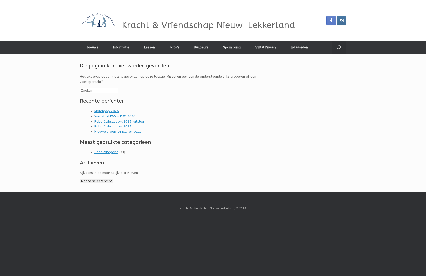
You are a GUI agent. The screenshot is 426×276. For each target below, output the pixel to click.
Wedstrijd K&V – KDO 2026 (114, 116)
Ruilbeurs (201, 47)
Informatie (121, 47)
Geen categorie (106, 152)
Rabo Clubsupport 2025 (112, 126)
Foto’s (174, 47)
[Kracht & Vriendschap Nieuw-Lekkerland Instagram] (341, 20)
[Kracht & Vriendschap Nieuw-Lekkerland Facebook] (331, 20)
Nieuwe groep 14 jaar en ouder (118, 131)
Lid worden (299, 47)
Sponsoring (232, 47)
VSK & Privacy (265, 47)
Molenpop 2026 (106, 111)
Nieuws (92, 47)
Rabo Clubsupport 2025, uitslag (119, 121)
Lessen (149, 47)
